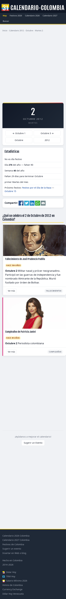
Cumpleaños (55, 352)
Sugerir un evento (11, 548)
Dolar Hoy (11, 572)
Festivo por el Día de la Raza (36, 187)
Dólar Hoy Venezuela (13, 593)
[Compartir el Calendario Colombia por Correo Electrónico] (43, 203)
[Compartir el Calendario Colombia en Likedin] (32, 203)
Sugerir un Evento (33, 442)
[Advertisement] (33, 68)
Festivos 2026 (16, 15)
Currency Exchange (12, 589)
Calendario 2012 (16, 30)
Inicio (4, 30)
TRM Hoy (10, 576)
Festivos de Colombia (13, 544)
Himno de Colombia (12, 585)
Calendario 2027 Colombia (15, 540)
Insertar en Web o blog (14, 553)
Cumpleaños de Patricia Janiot (20, 331)
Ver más (11, 291)
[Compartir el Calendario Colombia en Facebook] (21, 203)
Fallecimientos (54, 291)
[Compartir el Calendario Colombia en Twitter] (26, 203)
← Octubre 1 (19, 133)
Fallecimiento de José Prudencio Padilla (25, 259)
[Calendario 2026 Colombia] (33, 7)
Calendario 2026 (32, 15)
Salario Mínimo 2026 (16, 580)
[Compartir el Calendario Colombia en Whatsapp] (37, 203)
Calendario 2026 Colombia (15, 535)
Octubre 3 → (47, 133)
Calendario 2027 (50, 15)
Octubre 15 (10, 191)
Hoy (5, 15)
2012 (47, 140)
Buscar (6, 21)
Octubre (29, 30)
